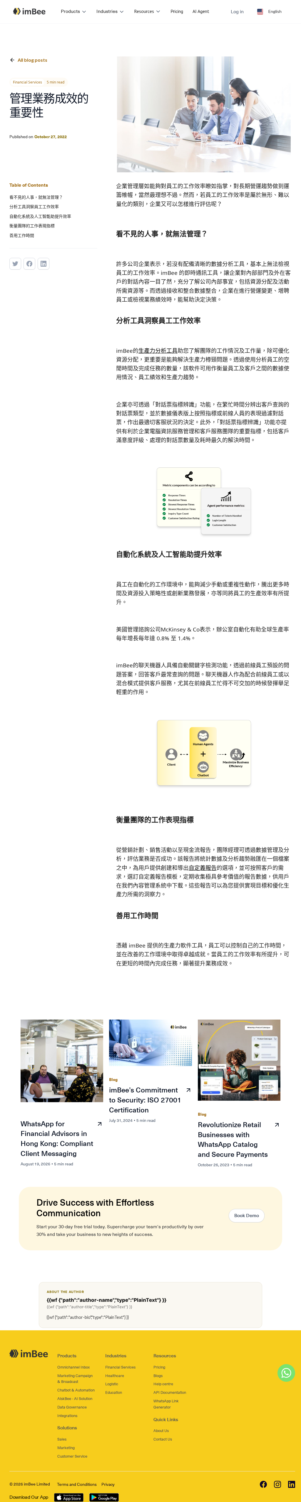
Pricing (176, 11)
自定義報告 (203, 868)
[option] (269, 12)
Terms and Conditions (77, 1484)
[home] (29, 11)
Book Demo (246, 1215)
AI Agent (201, 11)
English (275, 11)
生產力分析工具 (158, 351)
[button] (74, 11)
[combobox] (269, 12)
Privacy (108, 1484)
